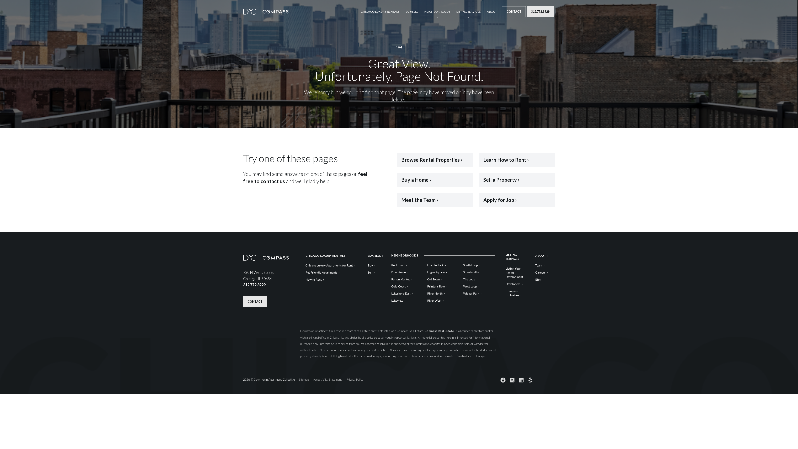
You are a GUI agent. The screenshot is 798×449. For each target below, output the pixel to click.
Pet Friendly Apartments (321, 272)
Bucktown (397, 265)
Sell (370, 272)
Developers (513, 284)
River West (434, 300)
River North (435, 293)
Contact (513, 11)
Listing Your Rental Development (514, 273)
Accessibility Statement (327, 379)
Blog (538, 279)
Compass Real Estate (439, 331)
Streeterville (471, 272)
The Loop (469, 279)
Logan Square (436, 272)
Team (538, 265)
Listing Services (468, 11)
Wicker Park (471, 293)
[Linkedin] (521, 380)
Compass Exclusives (512, 293)
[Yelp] (530, 380)
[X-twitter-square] (512, 380)
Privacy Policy (354, 379)
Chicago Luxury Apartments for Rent (329, 265)
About (492, 11)
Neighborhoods (437, 11)
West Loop (470, 286)
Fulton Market (400, 279)
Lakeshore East (400, 293)
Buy (370, 265)
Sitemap (304, 379)
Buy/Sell (411, 11)
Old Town (433, 279)
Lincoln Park (435, 265)
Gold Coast (398, 286)
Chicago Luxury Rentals (380, 11)
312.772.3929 (540, 11)
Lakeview (397, 300)
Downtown (398, 272)
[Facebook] (502, 380)
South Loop (470, 265)
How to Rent (313, 279)
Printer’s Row (436, 286)
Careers (540, 272)
